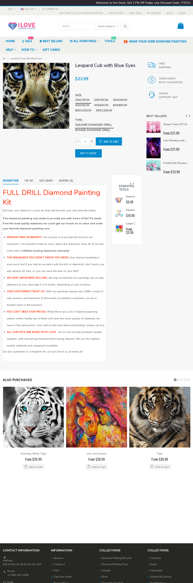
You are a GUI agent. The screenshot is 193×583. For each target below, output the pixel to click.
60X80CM (120, 105)
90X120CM (104, 110)
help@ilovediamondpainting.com (25, 525)
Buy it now (88, 153)
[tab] (10, 180)
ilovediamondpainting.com (111, 575)
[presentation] (130, 183)
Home (4, 58)
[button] (175, 380)
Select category (106, 26)
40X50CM (82, 105)
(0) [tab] (66, 180)
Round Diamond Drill (92, 130)
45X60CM (101, 105)
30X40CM (120, 100)
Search (125, 26)
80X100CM (83, 110)
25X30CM (101, 100)
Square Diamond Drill (93, 125)
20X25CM (82, 100)
